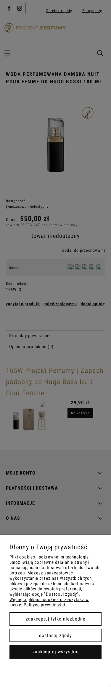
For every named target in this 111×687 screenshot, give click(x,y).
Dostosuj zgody (55, 635)
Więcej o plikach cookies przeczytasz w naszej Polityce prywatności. (49, 602)
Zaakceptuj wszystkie (56, 651)
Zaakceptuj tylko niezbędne (56, 619)
